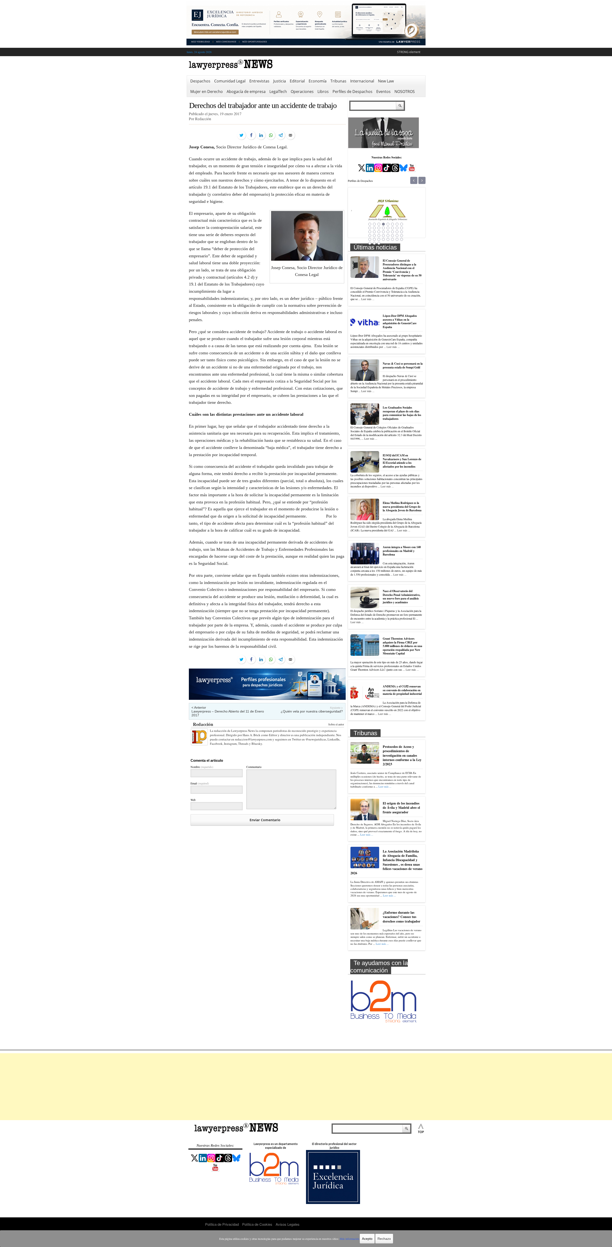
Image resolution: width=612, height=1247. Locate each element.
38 (392, 239)
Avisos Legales (288, 1224)
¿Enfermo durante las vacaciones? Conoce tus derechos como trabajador (401, 916)
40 (401, 239)
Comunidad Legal (230, 81)
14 (392, 228)
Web (193, 800)
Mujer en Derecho (206, 91)
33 (369, 239)
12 (383, 228)
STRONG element (408, 52)
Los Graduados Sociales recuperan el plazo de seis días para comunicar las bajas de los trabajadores (402, 413)
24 (401, 231)
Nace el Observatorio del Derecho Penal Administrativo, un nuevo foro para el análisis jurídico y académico (401, 596)
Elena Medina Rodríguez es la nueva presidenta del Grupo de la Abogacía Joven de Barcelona (402, 506)
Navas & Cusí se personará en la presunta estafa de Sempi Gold (403, 365)
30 (392, 235)
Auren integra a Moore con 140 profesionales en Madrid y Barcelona (402, 550)
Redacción (203, 724)
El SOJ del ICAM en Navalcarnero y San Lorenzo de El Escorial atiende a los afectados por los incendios (402, 461)
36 (383, 239)
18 (374, 231)
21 (388, 231)
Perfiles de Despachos (352, 91)
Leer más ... (367, 299)
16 (401, 228)
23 (397, 231)
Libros (323, 91)
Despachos (200, 81)
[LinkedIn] (261, 135)
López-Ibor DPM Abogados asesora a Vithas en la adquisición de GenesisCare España (400, 321)
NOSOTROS (404, 91)
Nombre (202, 767)
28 (383, 235)
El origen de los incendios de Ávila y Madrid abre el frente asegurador (401, 807)
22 (392, 231)
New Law (386, 81)
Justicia (279, 81)
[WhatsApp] (271, 135)
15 (397, 228)
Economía (318, 81)
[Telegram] (280, 135)
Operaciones (302, 91)
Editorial (297, 81)
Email (200, 783)
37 (388, 239)
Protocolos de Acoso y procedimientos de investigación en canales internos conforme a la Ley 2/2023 (402, 755)
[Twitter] (241, 135)
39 (397, 239)
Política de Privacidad (222, 1224)
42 (374, 243)
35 (378, 239)
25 (369, 235)
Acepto (367, 1239)
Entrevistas (259, 81)
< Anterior (198, 707)
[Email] (290, 135)
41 (369, 243)
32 (401, 235)
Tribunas (338, 81)
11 (378, 228)
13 (388, 228)
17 (369, 231)
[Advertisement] (306, 1086)
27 (378, 235)
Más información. (350, 1239)
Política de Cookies (257, 1224)
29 (388, 235)
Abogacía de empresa (246, 91)
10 (374, 228)
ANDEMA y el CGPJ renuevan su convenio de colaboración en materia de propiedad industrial (402, 690)
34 (374, 239)
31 (397, 235)
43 (378, 243)
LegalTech (278, 91)
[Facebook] (251, 135)
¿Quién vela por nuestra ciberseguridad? (312, 711)
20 (383, 231)
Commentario (254, 767)
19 (378, 231)
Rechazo (384, 1239)
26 (374, 235)
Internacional (362, 81)
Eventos (383, 91)
